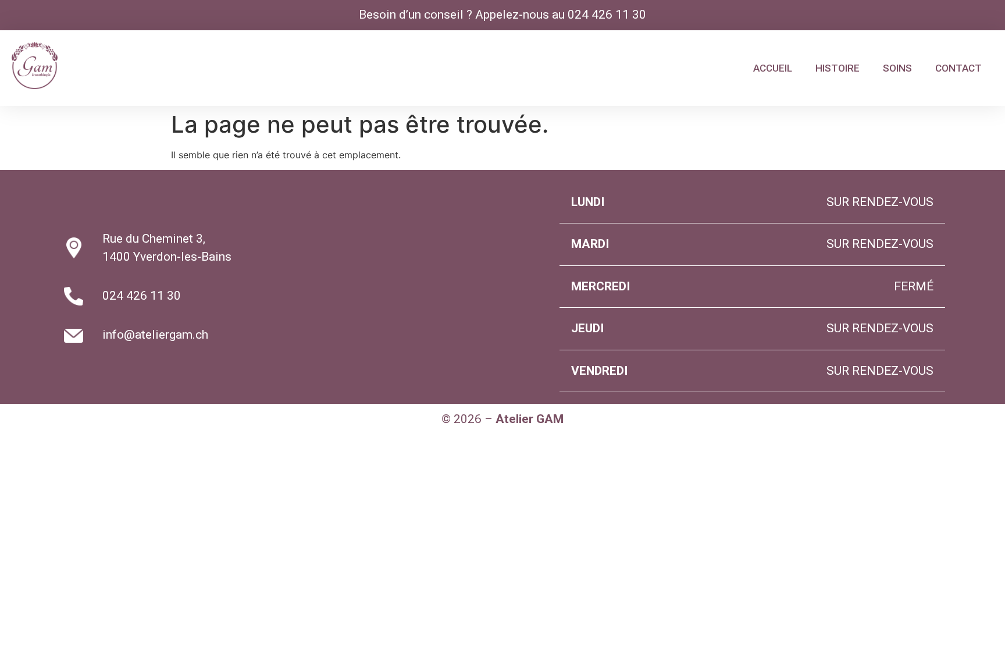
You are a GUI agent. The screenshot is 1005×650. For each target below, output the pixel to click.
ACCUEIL (772, 68)
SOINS (897, 68)
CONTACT (958, 68)
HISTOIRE (837, 68)
